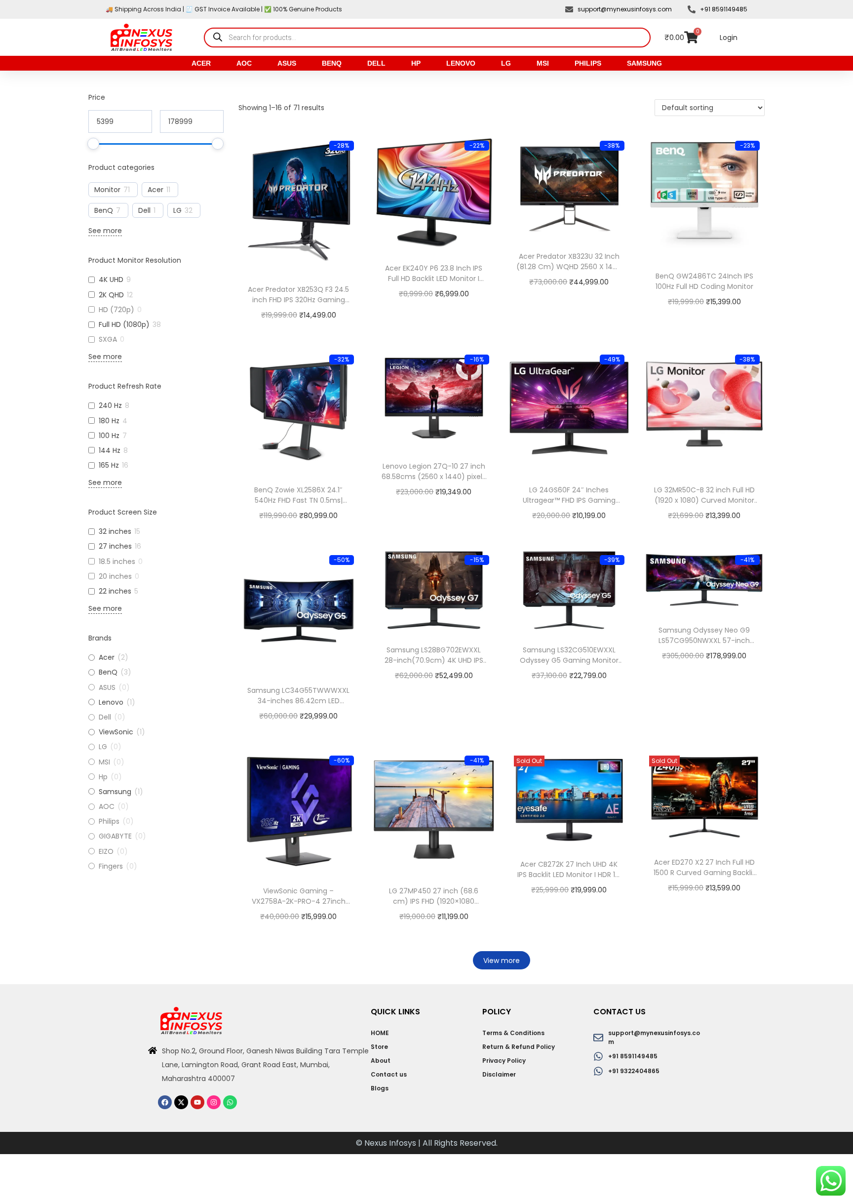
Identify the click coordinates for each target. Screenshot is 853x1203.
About (380, 1060)
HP (416, 63)
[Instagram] (214, 1102)
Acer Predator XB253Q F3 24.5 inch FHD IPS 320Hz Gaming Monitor (298, 299)
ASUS (286, 63)
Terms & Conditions (513, 1033)
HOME (380, 1033)
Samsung (644, 63)
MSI (543, 63)
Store (379, 1047)
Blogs (379, 1088)
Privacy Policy (504, 1060)
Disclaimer (499, 1074)
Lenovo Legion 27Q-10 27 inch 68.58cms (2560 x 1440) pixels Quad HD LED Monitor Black (434, 476)
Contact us (389, 1074)
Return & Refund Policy (518, 1047)
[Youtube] (197, 1102)
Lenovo (460, 63)
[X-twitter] (181, 1102)
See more (105, 231)
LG (506, 63)
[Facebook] (165, 1102)
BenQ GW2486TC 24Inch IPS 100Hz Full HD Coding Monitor (704, 281)
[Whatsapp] (230, 1102)
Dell (376, 63)
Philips (588, 63)
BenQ (332, 63)
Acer (201, 63)
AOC (244, 63)
